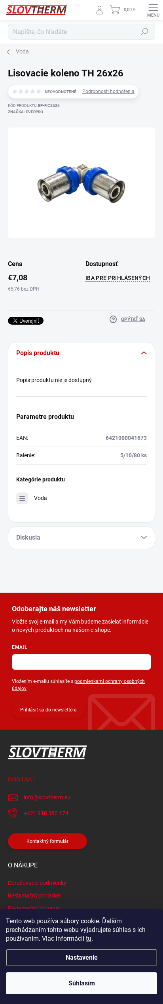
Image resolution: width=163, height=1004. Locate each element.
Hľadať (144, 31)
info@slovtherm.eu (47, 797)
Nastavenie (82, 957)
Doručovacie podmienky (37, 883)
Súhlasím (81, 983)
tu (88, 938)
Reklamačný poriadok (34, 895)
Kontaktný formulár (47, 841)
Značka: (25, 112)
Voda (40, 498)
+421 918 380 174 (46, 813)
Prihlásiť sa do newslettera (48, 710)
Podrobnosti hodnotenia (108, 91)
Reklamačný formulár (34, 908)
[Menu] (153, 10)
